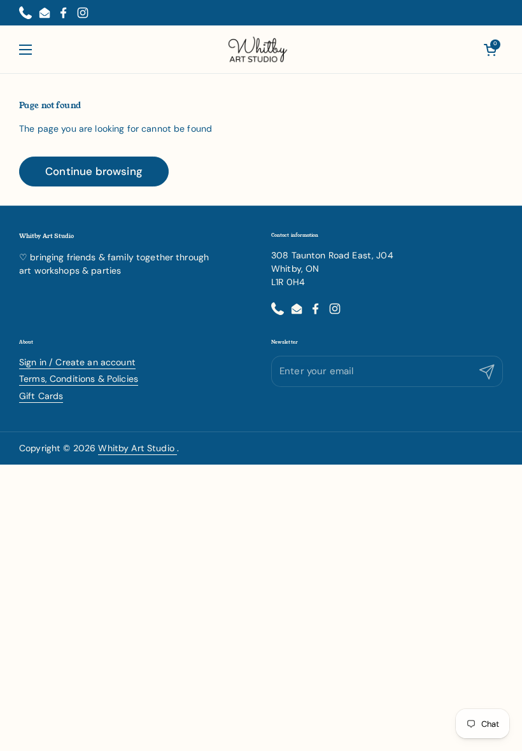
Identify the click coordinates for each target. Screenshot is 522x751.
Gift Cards (41, 396)
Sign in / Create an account (77, 362)
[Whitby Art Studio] (258, 49)
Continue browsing (94, 171)
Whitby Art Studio (137, 448)
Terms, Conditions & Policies (78, 378)
